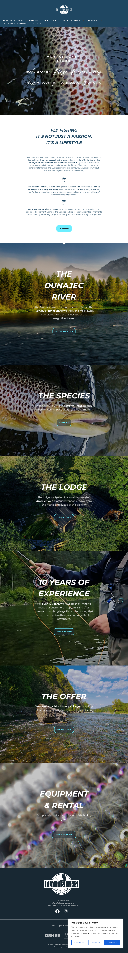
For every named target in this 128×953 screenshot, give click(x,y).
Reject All (96, 942)
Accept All (111, 942)
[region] (95, 933)
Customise (79, 942)
